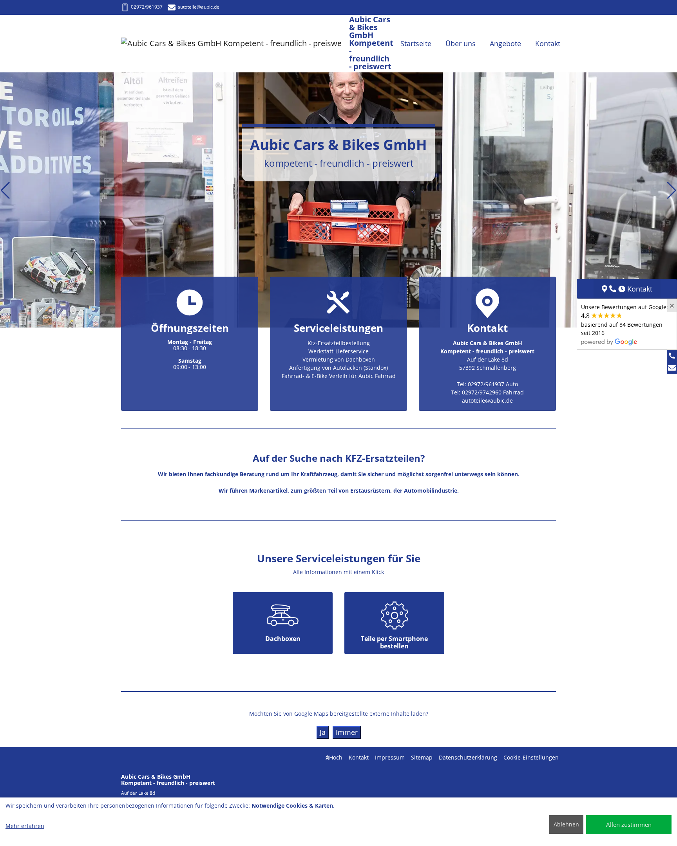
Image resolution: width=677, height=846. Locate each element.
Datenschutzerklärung (468, 757)
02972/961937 (147, 7)
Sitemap (422, 757)
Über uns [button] (460, 43)
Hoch (335, 757)
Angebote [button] (505, 43)
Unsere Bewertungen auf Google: (624, 320)
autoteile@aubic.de (198, 7)
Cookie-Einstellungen (531, 757)
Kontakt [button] (547, 43)
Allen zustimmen (629, 824)
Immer (347, 732)
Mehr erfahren (24, 826)
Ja (323, 732)
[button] (5, 190)
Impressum (390, 757)
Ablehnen (566, 824)
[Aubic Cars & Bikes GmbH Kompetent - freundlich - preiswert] (235, 43)
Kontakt (359, 757)
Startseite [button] (415, 43)
